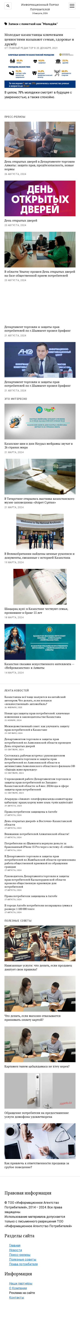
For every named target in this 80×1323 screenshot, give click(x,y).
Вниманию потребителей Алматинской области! (36, 834)
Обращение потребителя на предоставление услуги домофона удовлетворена (36, 1115)
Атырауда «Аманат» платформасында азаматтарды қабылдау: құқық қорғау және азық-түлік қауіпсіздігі (38, 800)
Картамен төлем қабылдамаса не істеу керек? (37, 1066)
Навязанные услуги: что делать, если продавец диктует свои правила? (38, 967)
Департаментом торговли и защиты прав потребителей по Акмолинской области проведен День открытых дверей (37, 742)
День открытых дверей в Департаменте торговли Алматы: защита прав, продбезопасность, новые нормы (39, 165)
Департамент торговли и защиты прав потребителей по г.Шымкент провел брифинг (37, 329)
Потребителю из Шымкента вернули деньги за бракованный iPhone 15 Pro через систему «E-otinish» (39, 845)
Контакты (16, 1297)
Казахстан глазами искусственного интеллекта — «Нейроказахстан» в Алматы (39, 666)
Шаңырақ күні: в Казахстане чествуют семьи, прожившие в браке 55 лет (36, 611)
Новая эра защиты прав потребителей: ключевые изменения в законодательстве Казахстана (37, 715)
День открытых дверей (20, 220)
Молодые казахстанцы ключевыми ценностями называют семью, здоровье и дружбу (39, 39)
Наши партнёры (20, 1283)
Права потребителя (23, 1264)
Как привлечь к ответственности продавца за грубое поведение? (36, 1165)
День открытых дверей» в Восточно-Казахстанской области (38, 822)
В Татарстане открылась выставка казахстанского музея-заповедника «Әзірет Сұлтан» (39, 500)
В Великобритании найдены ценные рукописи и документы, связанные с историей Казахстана (39, 555)
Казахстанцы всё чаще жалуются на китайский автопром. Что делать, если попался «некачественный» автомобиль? (35, 700)
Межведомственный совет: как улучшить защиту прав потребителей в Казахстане (36, 727)
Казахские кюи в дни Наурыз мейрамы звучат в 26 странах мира (38, 445)
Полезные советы (22, 1259)
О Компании (18, 1288)
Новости (15, 1250)
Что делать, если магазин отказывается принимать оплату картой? (32, 1018)
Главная (14, 1245)
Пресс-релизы (19, 1255)
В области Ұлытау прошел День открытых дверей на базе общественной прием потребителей (39, 273)
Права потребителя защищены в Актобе (30, 811)
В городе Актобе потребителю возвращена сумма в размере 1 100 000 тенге (38, 907)
